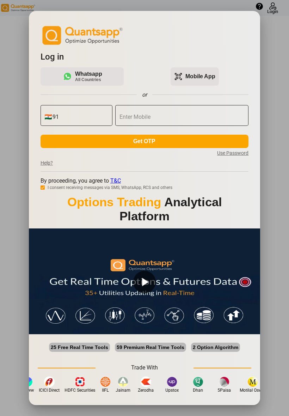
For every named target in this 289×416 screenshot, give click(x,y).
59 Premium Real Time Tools (150, 347)
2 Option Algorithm (215, 347)
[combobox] (81, 117)
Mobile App (194, 76)
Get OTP (144, 141)
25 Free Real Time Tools (79, 347)
